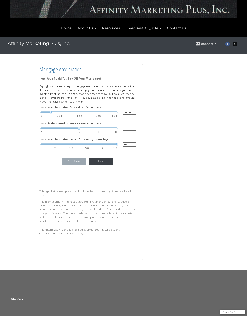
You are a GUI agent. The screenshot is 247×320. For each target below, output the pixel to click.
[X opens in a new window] (235, 45)
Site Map (16, 299)
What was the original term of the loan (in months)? (74, 139)
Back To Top (231, 312)
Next (101, 161)
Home (66, 28)
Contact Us (176, 28)
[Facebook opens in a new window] (227, 45)
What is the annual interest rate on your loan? (70, 123)
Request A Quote (143, 28)
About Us (85, 28)
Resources (111, 28)
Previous (73, 161)
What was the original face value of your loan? (70, 107)
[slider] (79, 112)
